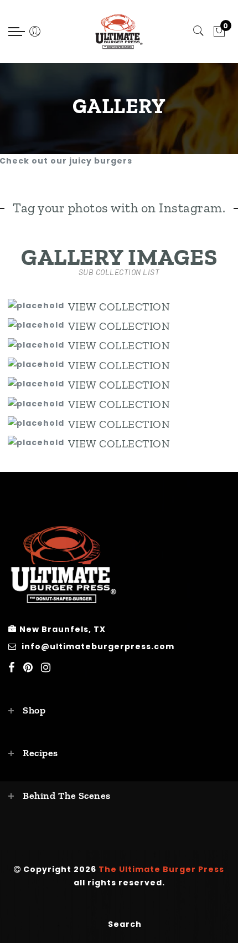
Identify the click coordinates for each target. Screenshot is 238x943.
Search (125, 924)
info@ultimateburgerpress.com (98, 646)
